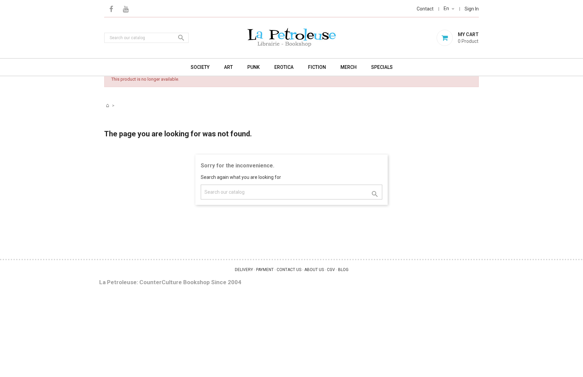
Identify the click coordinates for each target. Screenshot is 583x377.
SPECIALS (382, 67)
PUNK (253, 67)
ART (228, 67)
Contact (425, 8)
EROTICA (284, 67)
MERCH (348, 67)
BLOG (343, 269)
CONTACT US (289, 269)
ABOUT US (314, 269)
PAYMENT (265, 269)
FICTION (317, 67)
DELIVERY (244, 269)
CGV (331, 269)
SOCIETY (200, 67)
